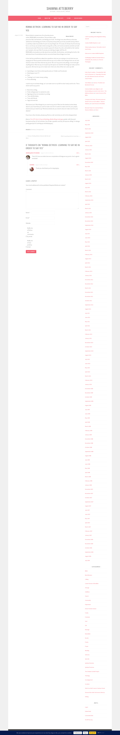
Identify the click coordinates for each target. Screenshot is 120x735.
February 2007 (88, 531)
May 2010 (87, 368)
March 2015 (88, 208)
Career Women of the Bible (98, 103)
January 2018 (88, 175)
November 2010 (89, 342)
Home (39, 18)
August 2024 (88, 137)
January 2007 (88, 535)
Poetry (86, 642)
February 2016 (88, 196)
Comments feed (89, 715)
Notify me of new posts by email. (30, 244)
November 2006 (89, 543)
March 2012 (88, 288)
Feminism (33, 129)
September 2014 (89, 225)
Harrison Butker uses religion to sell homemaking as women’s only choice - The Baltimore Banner (95, 91)
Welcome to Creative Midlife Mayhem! (94, 53)
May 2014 (87, 242)
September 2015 (89, 200)
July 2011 (87, 313)
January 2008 (88, 485)
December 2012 (89, 279)
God (86, 621)
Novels (86, 638)
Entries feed (88, 711)
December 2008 (89, 439)
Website (28, 223)
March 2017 (88, 179)
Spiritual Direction (89, 663)
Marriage (87, 629)
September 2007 (89, 502)
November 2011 (89, 296)
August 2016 (88, 183)
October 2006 (88, 548)
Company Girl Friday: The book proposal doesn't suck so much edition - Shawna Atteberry (95, 101)
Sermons (87, 654)
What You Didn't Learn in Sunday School (95, 688)
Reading (87, 650)
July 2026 (87, 120)
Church (87, 596)
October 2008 (88, 447)
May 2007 (87, 518)
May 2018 (87, 166)
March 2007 (88, 527)
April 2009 (87, 422)
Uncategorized (39, 129)
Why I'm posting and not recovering (70, 136)
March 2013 (88, 267)
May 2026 (87, 124)
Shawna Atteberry (60, 8)
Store (69, 18)
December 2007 (89, 489)
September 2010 (89, 351)
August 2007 (88, 506)
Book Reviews (88, 575)
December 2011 (89, 292)
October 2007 (88, 497)
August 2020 (88, 158)
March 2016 (88, 191)
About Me (47, 18)
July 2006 (87, 560)
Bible (86, 571)
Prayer (86, 646)
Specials (87, 659)
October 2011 (88, 300)
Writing (86, 696)
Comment (28, 190)
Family (86, 613)
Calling (86, 579)
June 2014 (87, 238)
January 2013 (88, 275)
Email (28, 218)
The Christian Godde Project (92, 671)
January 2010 (88, 384)
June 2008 (87, 464)
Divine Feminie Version (90, 608)
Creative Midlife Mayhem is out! (92, 43)
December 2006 (89, 539)
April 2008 (87, 472)
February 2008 (88, 481)
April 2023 (87, 141)
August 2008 (88, 455)
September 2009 (89, 401)
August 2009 (88, 405)
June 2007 (87, 514)
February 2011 (88, 334)
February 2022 (88, 145)
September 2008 (89, 451)
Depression (88, 604)
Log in (86, 707)
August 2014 (88, 229)
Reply (78, 153)
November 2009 (89, 393)
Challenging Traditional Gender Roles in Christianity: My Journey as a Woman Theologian (94, 60)
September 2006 (89, 552)
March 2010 (88, 376)
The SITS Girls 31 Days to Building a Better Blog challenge (46, 119)
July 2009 (87, 409)
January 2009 (88, 435)
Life (86, 625)
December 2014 (89, 217)
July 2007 (87, 510)
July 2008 (87, 460)
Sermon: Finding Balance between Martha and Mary (38, 137)
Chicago (87, 587)
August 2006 (88, 556)
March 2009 (88, 426)
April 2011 (87, 326)
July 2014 (87, 233)
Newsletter (87, 634)
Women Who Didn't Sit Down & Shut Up (95, 692)
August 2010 (88, 355)
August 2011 (88, 309)
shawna (32, 165)
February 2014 (88, 254)
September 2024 (89, 133)
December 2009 (89, 388)
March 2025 (88, 129)
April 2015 (87, 204)
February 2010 (88, 380)
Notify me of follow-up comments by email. (30, 232)
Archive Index (78, 18)
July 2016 (87, 187)
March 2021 (88, 154)
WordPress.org (88, 719)
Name (28, 212)
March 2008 (88, 476)
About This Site (58, 18)
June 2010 (87, 363)
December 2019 (89, 162)
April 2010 (87, 372)
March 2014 (88, 250)
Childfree (87, 592)
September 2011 (89, 305)
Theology (87, 675)
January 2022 (88, 150)
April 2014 (87, 246)
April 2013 (87, 263)
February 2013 (88, 271)
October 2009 (88, 397)
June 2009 (87, 414)
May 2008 (87, 468)
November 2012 (89, 284)
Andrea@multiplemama (33, 153)
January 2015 (88, 212)
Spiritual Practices (89, 667)
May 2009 (87, 418)
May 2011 (87, 321)
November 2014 (89, 221)
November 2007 (89, 493)
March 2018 (88, 170)
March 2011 (88, 330)
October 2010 (88, 347)
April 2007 (87, 522)
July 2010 (87, 359)
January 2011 (88, 338)
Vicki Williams (88, 83)
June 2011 (87, 317)
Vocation (87, 684)
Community (88, 600)
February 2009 (88, 430)
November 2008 (89, 443)
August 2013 (88, 258)
